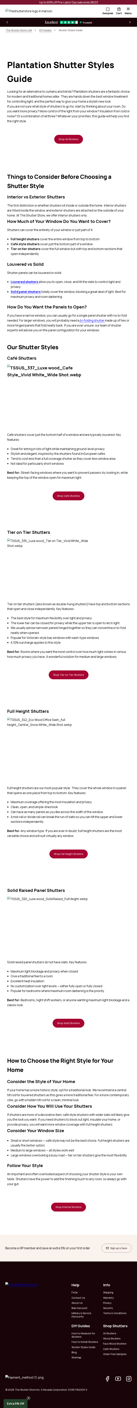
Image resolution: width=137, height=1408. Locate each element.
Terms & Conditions (114, 1313)
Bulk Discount (79, 1308)
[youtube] (118, 1379)
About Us (77, 1303)
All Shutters (109, 1333)
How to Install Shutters (85, 1342)
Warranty (108, 1297)
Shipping (108, 1292)
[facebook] (107, 1379)
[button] (7, 22)
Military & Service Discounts (81, 1314)
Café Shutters (111, 1349)
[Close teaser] (28, 1398)
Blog (74, 1352)
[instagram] (129, 1379)
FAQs (75, 1292)
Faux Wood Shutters (114, 1343)
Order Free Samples (114, 1354)
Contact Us (78, 1297)
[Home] (28, 11)
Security (108, 1308)
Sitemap (76, 1357)
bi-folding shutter (92, 320)
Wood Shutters (112, 1338)
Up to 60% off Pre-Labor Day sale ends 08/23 (68, 2)
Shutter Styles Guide (83, 1347)
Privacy (107, 1303)
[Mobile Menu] (128, 8)
